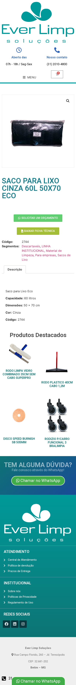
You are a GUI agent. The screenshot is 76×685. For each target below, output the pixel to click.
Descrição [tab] (15, 269)
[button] (29, 77)
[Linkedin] (14, 624)
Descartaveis (31, 246)
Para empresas (45, 255)
